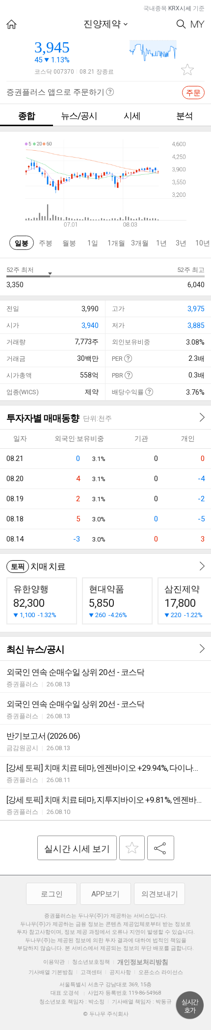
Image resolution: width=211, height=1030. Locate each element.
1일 (92, 243)
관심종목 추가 (187, 69)
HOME (11, 24)
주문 (193, 92)
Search (181, 24)
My (198, 24)
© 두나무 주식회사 (106, 1014)
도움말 (128, 358)
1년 (161, 243)
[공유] (160, 848)
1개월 (116, 243)
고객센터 (91, 972)
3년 (181, 243)
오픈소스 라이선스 (160, 972)
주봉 (46, 243)
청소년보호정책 (91, 962)
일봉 (21, 243)
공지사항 (120, 972)
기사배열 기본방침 (50, 972)
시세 (132, 115)
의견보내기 (159, 894)
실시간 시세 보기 (77, 848)
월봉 (69, 243)
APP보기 (105, 894)
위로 (190, 1005)
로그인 (52, 894)
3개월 (140, 243)
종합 (26, 115)
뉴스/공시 (79, 115)
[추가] (132, 848)
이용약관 (54, 962)
